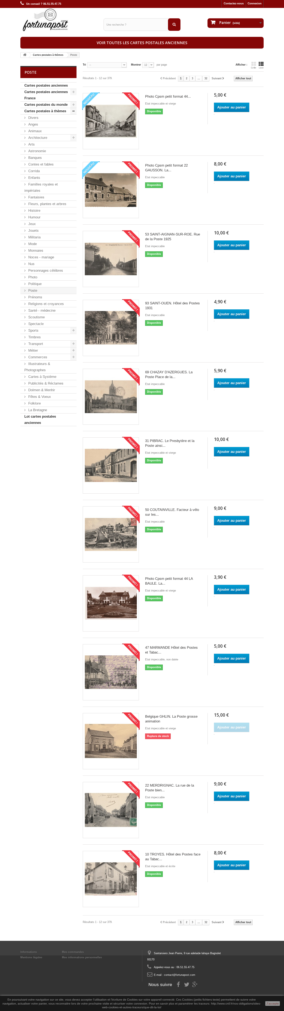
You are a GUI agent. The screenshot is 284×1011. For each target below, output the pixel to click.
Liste (261, 67)
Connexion (255, 3)
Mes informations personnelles (82, 957)
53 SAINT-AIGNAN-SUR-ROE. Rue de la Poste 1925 (172, 236)
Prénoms (34, 297)
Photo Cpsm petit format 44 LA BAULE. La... (169, 581)
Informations (28, 952)
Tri (84, 64)
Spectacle (35, 324)
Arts (31, 144)
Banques (34, 158)
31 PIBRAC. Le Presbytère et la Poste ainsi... (169, 443)
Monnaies (35, 251)
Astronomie (36, 151)
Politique (34, 284)
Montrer (136, 64)
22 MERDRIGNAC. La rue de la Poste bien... (169, 787)
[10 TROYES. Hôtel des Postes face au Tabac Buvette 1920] (111, 879)
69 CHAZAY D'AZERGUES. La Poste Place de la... (169, 374)
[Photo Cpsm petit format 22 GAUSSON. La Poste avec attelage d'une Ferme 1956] (111, 190)
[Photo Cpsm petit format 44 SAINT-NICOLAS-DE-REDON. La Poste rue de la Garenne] (111, 121)
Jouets (33, 231)
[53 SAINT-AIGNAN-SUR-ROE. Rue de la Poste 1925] (111, 259)
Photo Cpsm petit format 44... (168, 96)
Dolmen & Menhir (41, 390)
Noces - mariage (40, 257)
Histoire (33, 211)
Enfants (33, 178)
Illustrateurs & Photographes (37, 367)
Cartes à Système (41, 377)
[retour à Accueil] (25, 55)
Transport (35, 344)
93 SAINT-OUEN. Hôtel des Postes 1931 (172, 305)
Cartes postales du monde (46, 105)
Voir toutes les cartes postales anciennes (142, 42)
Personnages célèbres (45, 271)
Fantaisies (35, 197)
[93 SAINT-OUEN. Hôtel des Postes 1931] (111, 328)
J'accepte (272, 1003)
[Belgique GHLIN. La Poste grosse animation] (111, 741)
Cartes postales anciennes (46, 85)
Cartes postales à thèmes (45, 111)
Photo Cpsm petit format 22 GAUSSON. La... (166, 167)
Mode (32, 244)
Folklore (34, 403)
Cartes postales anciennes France (46, 95)
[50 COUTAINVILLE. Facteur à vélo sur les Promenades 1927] (111, 534)
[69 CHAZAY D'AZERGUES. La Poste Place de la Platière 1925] (111, 397)
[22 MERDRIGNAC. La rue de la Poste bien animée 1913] (111, 810)
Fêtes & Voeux (39, 397)
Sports (32, 330)
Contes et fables (40, 164)
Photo (32, 277)
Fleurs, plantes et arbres (46, 204)
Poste (32, 291)
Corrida (33, 171)
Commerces (37, 357)
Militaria (34, 237)
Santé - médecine (41, 311)
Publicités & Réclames (45, 383)
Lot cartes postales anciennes (40, 420)
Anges (32, 124)
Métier (32, 350)
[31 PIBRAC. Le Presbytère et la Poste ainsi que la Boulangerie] (111, 466)
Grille (253, 67)
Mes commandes (73, 952)
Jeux (31, 224)
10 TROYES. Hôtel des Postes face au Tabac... (172, 856)
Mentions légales (31, 957)
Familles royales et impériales (41, 187)
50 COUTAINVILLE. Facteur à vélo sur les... (172, 512)
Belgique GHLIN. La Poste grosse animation (171, 719)
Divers (32, 118)
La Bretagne (37, 410)
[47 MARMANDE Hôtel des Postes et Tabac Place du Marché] (111, 672)
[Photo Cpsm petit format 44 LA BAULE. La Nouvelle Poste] (111, 603)
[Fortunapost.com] (58, 20)
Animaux (34, 131)
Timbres (34, 337)
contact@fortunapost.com (179, 974)
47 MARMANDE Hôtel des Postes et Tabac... (171, 650)
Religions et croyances (45, 304)
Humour (34, 217)
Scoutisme (36, 317)
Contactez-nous (234, 3)
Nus (31, 264)
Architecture (37, 138)
